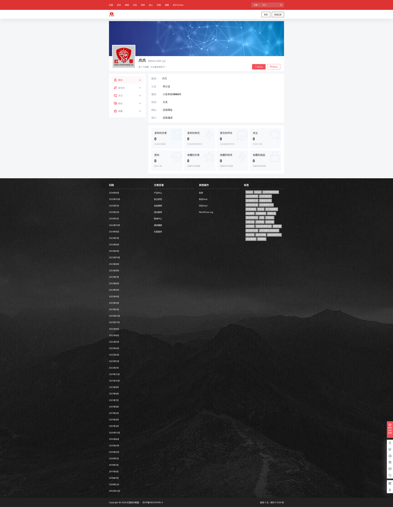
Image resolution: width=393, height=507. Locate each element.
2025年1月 (114, 218)
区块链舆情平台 (266, 205)
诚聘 (167, 5)
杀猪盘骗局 (260, 213)
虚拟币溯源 (260, 235)
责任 (143, 5)
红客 (111, 5)
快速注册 (278, 15)
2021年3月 (114, 426)
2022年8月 (114, 329)
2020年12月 (114, 432)
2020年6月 (114, 439)
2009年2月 (114, 484)
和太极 (261, 209)
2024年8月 (114, 231)
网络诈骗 (277, 226)
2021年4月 (114, 419)
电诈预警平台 (251, 217)
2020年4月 (114, 445)
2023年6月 (114, 283)
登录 (266, 15)
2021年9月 (114, 387)
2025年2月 (114, 212)
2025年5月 (114, 205)
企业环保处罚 (251, 196)
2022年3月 (114, 354)
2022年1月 (114, 368)
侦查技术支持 (265, 200)
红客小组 (250, 222)
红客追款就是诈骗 (263, 226)
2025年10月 (114, 199)
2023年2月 (114, 309)
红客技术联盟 (132, 502)
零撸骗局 (261, 239)
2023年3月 (114, 303)
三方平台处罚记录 (270, 192)
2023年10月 (114, 257)
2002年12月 (114, 491)
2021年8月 (114, 393)
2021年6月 (114, 406)
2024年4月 (114, 251)
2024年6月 (114, 244)
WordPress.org (206, 212)
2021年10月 (114, 380)
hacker (249, 192)
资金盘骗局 (251, 239)
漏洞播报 (158, 225)
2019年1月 (114, 465)
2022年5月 (114, 342)
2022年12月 (114, 316)
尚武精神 (158, 205)
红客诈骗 (269, 222)
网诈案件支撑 (251, 230)
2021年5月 (114, 413)
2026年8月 (114, 192)
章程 (127, 5)
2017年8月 (114, 471)
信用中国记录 (251, 205)
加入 (151, 5)
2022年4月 (114, 348)
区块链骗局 (251, 209)
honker (258, 192)
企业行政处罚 (265, 196)
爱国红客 (271, 213)
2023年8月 (114, 270)
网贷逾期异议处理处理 (269, 230)
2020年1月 (114, 458)
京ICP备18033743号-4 (152, 502)
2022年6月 (114, 335)
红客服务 (158, 231)
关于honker (178, 5)
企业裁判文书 (251, 200)
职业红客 (250, 235)
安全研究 (158, 199)
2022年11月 (114, 322)
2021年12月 (114, 374)
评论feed (203, 205)
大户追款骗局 (271, 209)
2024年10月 (114, 225)
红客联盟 (260, 222)
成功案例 (158, 212)
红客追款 (250, 226)
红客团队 (269, 217)
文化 (135, 5)
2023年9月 (114, 264)
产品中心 (158, 192)
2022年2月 (114, 361)
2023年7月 (114, 277)
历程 (159, 5)
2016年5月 (114, 478)
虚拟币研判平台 (274, 235)
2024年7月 (114, 238)
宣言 (119, 5)
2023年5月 (114, 290)
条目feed (203, 199)
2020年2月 (114, 452)
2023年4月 (114, 296)
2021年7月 (114, 400)
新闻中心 (158, 218)
